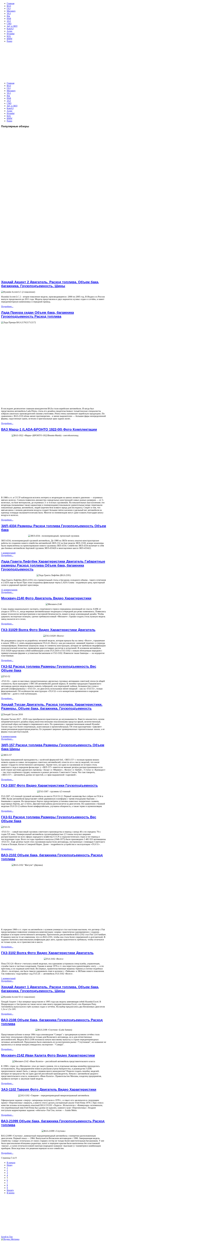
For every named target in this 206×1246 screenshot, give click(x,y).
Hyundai (10, 113)
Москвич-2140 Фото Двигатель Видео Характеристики (46, 598)
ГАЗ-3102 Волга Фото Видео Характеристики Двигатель (47, 953)
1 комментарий (8, 553)
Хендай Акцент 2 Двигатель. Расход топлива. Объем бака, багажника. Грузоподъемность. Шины (50, 284)
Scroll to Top (7, 1237)
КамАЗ (10, 108)
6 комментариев (8, 736)
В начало (11, 1162)
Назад (9, 1165)
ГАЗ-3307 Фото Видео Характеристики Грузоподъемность (49, 785)
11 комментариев (9, 590)
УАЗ (9, 93)
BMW (9, 118)
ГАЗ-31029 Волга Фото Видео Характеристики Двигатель (48, 630)
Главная (10, 83)
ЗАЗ (9, 101)
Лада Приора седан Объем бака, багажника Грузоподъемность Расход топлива (37, 314)
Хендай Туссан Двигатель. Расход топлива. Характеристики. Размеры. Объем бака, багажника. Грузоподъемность (51, 706)
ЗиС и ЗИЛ (12, 106)
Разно (9, 121)
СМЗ (9, 103)
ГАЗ (9, 88)
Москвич (11, 90)
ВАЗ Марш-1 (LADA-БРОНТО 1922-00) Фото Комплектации (49, 429)
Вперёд (10, 1190)
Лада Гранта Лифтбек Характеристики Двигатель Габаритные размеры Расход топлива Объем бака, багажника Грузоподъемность (53, 565)
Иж (8, 96)
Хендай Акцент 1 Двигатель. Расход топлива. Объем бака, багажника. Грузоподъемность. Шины (50, 989)
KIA (9, 116)
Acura (9, 111)
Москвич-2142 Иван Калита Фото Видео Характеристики (48, 1055)
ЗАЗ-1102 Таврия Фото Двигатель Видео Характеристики (48, 1089)
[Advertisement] (78, 62)
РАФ (9, 98)
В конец (10, 1193)
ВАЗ (9, 85)
